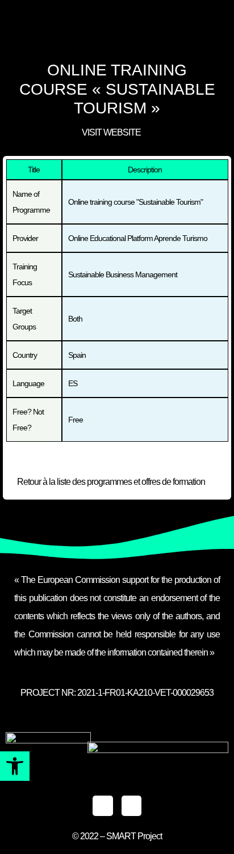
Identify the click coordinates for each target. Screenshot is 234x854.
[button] (15, 766)
